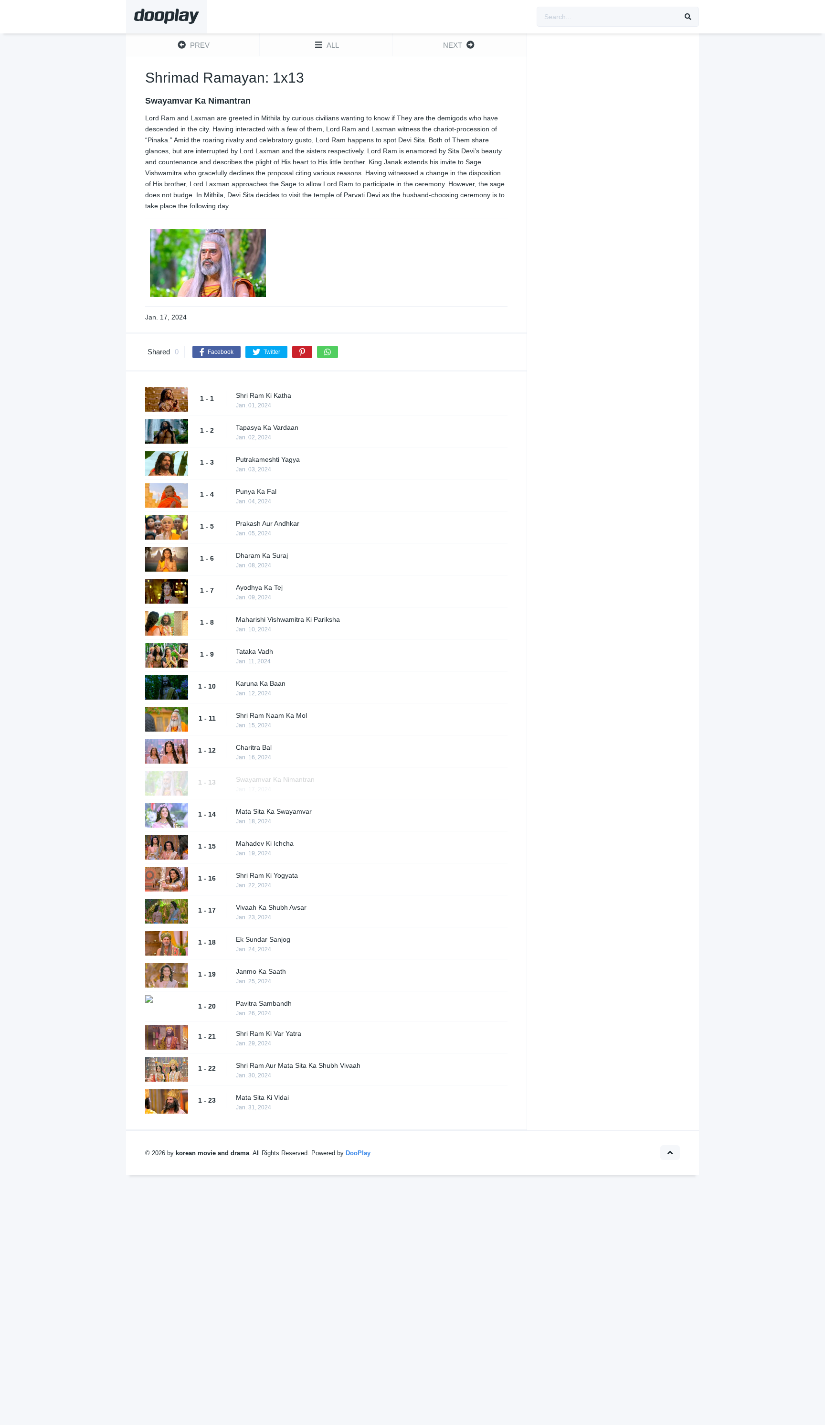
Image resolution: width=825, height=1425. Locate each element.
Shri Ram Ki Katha (263, 395)
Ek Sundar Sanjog (263, 939)
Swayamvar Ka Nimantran (275, 779)
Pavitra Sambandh (264, 1003)
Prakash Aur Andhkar (267, 523)
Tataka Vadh (254, 651)
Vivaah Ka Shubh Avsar (271, 907)
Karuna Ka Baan (261, 683)
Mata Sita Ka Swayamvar (274, 811)
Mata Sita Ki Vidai (262, 1097)
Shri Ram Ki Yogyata (267, 875)
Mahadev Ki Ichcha (265, 843)
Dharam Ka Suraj (262, 555)
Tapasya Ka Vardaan (267, 427)
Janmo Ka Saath (261, 971)
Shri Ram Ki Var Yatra (268, 1033)
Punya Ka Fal (256, 491)
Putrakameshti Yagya (268, 459)
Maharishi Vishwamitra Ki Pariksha (288, 619)
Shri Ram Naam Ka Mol (271, 715)
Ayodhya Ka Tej (259, 587)
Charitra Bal (254, 747)
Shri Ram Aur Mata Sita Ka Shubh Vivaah (298, 1065)
